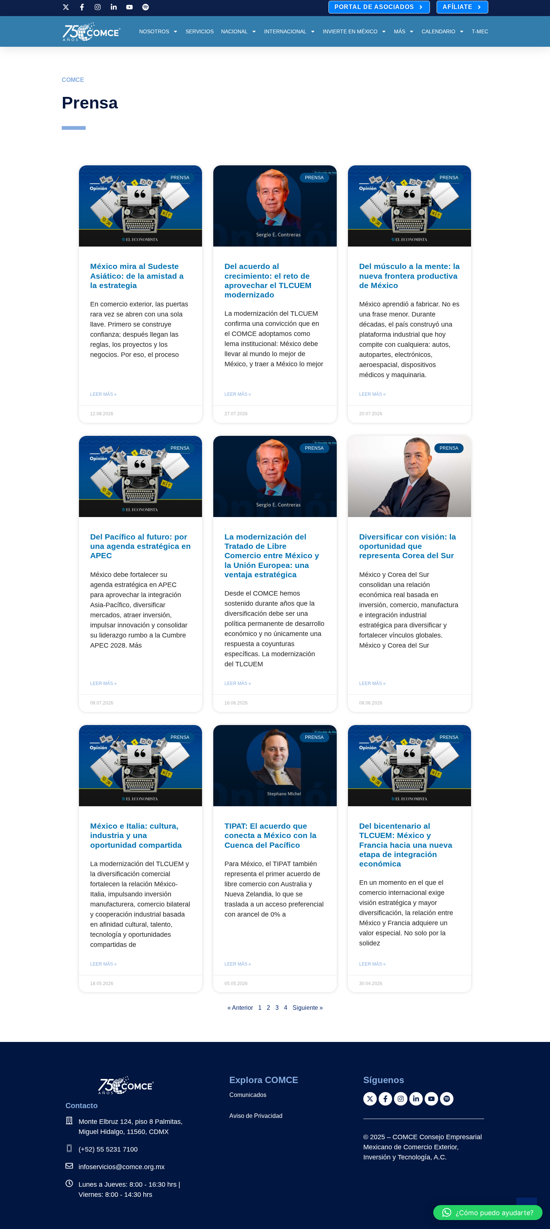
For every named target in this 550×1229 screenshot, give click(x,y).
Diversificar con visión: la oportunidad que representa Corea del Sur (407, 546)
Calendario (438, 31)
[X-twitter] (370, 1099)
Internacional (285, 31)
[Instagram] (400, 1099)
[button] (488, 1212)
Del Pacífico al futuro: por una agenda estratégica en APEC (140, 546)
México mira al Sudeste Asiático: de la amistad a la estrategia (137, 275)
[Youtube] (431, 1099)
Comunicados (247, 1095)
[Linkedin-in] (416, 1099)
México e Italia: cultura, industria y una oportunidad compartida (136, 835)
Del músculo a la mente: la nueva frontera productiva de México (409, 275)
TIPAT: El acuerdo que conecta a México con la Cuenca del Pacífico (270, 835)
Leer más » (103, 394)
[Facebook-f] (385, 1099)
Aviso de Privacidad (255, 1116)
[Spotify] (446, 1099)
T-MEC (480, 31)
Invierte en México (350, 31)
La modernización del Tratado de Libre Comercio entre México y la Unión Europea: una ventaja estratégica (271, 555)
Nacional (234, 31)
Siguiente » (308, 1008)
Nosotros (154, 31)
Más (399, 31)
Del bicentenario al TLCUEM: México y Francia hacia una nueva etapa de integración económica (405, 845)
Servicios (200, 31)
